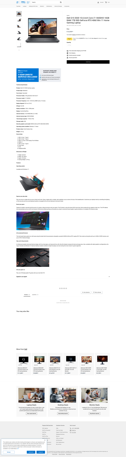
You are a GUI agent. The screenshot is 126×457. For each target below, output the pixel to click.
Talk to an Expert (59, 438)
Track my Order (59, 430)
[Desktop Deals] (63, 395)
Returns (57, 436)
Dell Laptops (45, 428)
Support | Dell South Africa (62, 432)
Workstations (49, 6)
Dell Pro (44, 434)
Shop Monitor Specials (94, 413)
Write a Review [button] (98, 292)
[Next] (19, 50)
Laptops (24, 6)
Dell (25, 349)
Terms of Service (62, 454)
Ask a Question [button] (87, 292)
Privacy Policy (54, 454)
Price (68, 29)
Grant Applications (60, 442)
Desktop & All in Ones (33, 6)
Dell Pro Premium (46, 438)
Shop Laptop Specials (31, 413)
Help (57, 428)
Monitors (42, 6)
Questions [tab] (34, 294)
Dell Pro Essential (46, 430)
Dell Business (59, 440)
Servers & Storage (58, 6)
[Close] (44, 440)
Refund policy (68, 454)
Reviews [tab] (26, 294)
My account (58, 444)
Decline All (31, 452)
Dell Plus (44, 432)
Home (68, 15)
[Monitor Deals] (94, 395)
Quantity (69, 42)
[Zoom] (42, 31)
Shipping (74, 34)
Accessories (66, 6)
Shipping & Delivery (60, 434)
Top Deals (18, 6)
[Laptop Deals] (31, 395)
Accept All (41, 452)
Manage (8, 452)
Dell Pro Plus (45, 436)
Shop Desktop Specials (63, 413)
